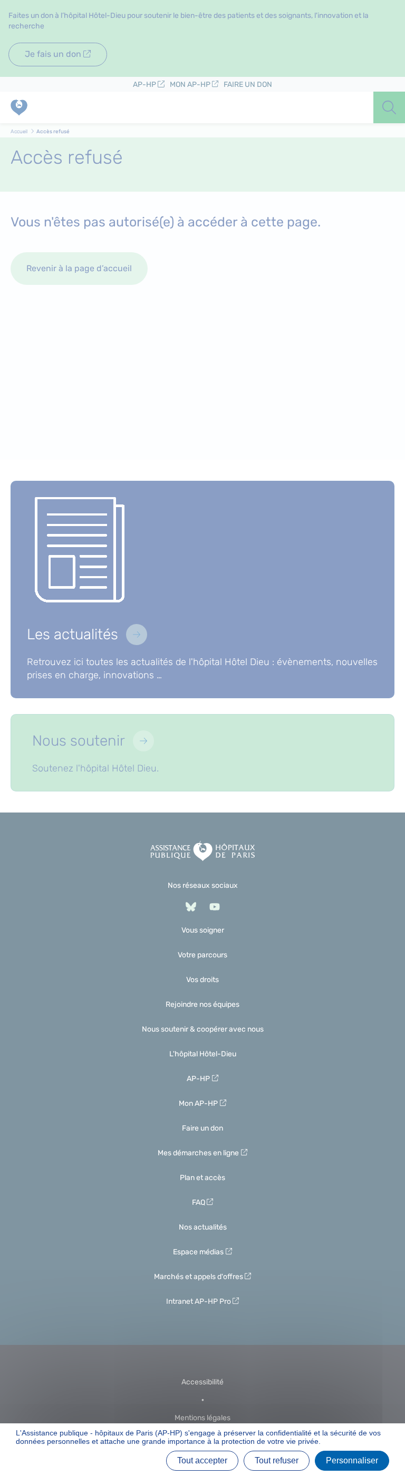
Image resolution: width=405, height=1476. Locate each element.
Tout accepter (202, 1460)
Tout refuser (276, 1460)
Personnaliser (352, 1460)
